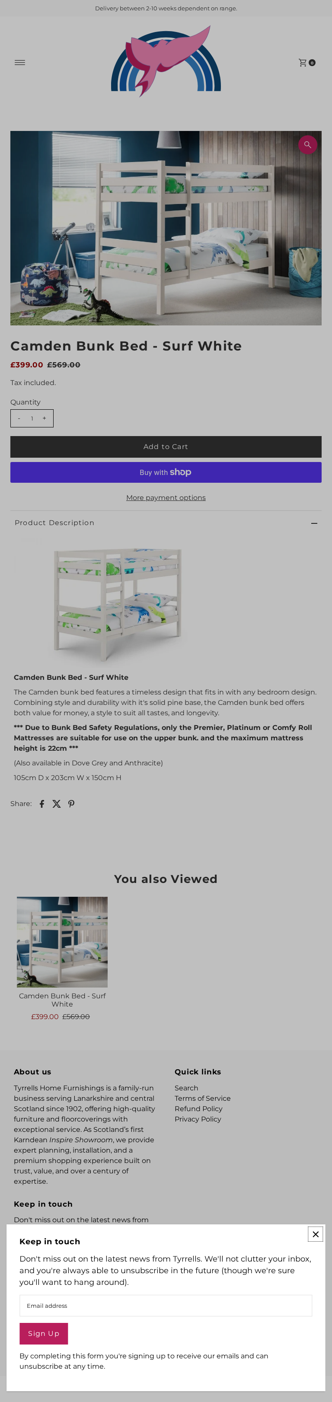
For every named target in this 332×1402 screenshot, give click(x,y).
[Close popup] (315, 1234)
